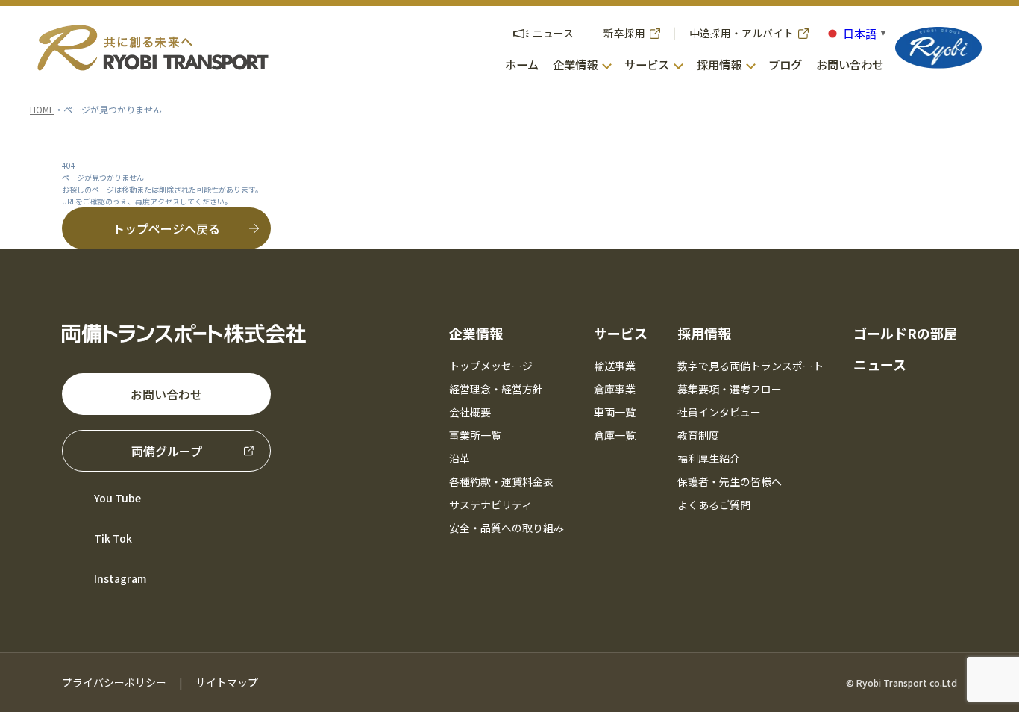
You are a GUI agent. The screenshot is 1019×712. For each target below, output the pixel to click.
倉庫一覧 (615, 435)
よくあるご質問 (713, 504)
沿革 (459, 458)
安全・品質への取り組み (506, 527)
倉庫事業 (615, 388)
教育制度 (698, 435)
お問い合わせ (166, 394)
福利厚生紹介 (708, 458)
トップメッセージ (491, 365)
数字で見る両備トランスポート (750, 365)
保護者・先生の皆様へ (729, 481)
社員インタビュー (719, 412)
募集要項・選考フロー (729, 388)
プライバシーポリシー (114, 682)
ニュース (879, 364)
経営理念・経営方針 (496, 388)
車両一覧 (615, 412)
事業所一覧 (475, 435)
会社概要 (470, 412)
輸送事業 (615, 365)
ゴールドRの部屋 (905, 333)
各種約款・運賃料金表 (501, 481)
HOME (42, 109)
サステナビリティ (490, 504)
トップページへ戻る (166, 228)
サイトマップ (226, 682)
